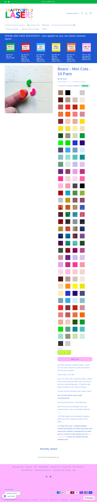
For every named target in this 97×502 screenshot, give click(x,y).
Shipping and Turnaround (42, 470)
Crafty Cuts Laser (14, 499)
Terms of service (54, 499)
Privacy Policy (66, 467)
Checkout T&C (55, 467)
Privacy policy (44, 499)
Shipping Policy (44, 467)
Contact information (75, 499)
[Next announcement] (73, 2)
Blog (74, 470)
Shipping (69, 81)
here (59, 412)
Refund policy (34, 499)
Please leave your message (62, 470)
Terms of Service (78, 467)
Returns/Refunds (27, 470)
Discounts (29, 467)
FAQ (35, 467)
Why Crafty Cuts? (18, 467)
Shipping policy (64, 499)
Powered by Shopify (24, 499)
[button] (64, 25)
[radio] (61, 93)
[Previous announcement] (24, 2)
